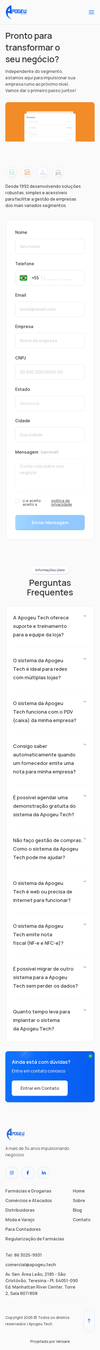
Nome (21, 232)
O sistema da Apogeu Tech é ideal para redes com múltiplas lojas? (40, 669)
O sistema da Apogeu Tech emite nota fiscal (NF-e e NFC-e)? (38, 934)
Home (79, 1191)
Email (20, 295)
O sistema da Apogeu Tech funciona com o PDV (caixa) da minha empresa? (44, 711)
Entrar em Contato (40, 1088)
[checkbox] (17, 501)
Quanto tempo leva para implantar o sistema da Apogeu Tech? (41, 1020)
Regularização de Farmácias (34, 1239)
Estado (22, 389)
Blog (77, 1210)
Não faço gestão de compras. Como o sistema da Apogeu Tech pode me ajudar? (48, 848)
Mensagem (37, 452)
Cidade (22, 421)
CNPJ (20, 358)
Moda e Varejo (19, 1220)
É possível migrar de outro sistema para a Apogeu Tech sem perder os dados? (45, 977)
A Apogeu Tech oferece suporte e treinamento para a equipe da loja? (41, 626)
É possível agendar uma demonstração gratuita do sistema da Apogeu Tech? (44, 806)
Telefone (24, 264)
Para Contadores (23, 1229)
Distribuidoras (20, 1210)
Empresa (24, 326)
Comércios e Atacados (28, 1200)
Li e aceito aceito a (47, 502)
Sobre (79, 1200)
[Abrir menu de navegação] (91, 12)
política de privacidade (61, 502)
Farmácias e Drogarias (28, 1191)
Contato (81, 1220)
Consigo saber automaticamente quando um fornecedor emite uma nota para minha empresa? (44, 759)
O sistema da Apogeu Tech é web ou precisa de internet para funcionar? (42, 891)
